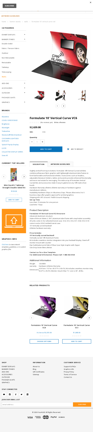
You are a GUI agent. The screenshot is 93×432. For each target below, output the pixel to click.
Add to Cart (13, 200)
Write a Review (59, 122)
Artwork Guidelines (60, 164)
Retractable (6, 62)
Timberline (6, 131)
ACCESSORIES (7, 88)
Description (38, 164)
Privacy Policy (69, 372)
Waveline (5, 117)
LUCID (4, 148)
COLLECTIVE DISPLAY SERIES (12, 152)
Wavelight (5, 128)
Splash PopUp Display (10, 145)
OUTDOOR (6, 93)
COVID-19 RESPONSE (10, 120)
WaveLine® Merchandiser (12, 135)
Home (4, 22)
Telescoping (6, 72)
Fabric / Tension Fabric (10, 48)
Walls (26, 22)
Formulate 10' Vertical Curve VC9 (44, 326)
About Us (36, 366)
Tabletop (5, 67)
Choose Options (44, 341)
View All (5, 155)
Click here (5, 244)
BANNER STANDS (15, 22)
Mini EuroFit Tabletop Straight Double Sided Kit (14, 186)
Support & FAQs (70, 366)
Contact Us (68, 377)
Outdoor (5, 53)
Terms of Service (70, 374)
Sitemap (36, 374)
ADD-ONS (5, 83)
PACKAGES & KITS (8, 97)
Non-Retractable (8, 58)
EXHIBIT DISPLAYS (8, 35)
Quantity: (33, 137)
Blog (34, 369)
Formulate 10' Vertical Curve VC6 (43, 22)
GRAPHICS (6, 102)
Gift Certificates (38, 372)
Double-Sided (7, 44)
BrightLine (6, 124)
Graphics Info (69, 369)
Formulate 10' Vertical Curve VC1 (77, 326)
